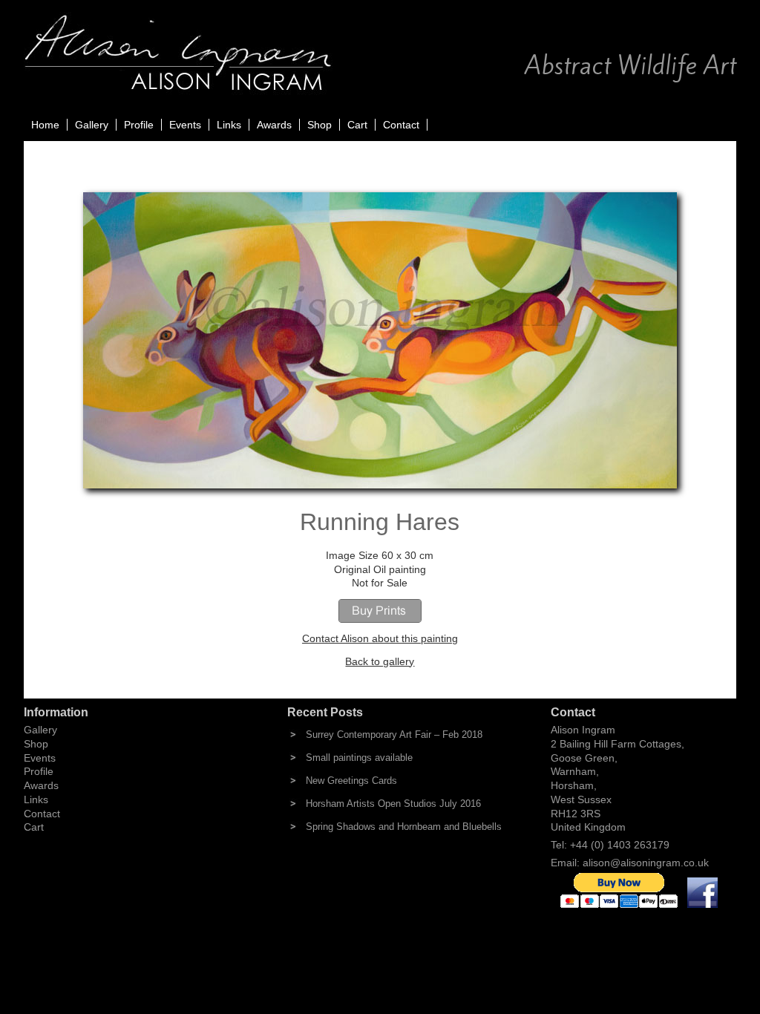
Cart (357, 125)
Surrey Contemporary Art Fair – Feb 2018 (394, 734)
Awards (274, 125)
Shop (319, 125)
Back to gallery (379, 661)
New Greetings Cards (351, 780)
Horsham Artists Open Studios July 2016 (393, 803)
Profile (139, 125)
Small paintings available (359, 757)
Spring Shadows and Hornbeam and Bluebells (404, 826)
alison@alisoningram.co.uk (646, 863)
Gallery (91, 125)
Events (185, 125)
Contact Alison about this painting (380, 638)
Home (45, 125)
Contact (401, 125)
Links (229, 125)
